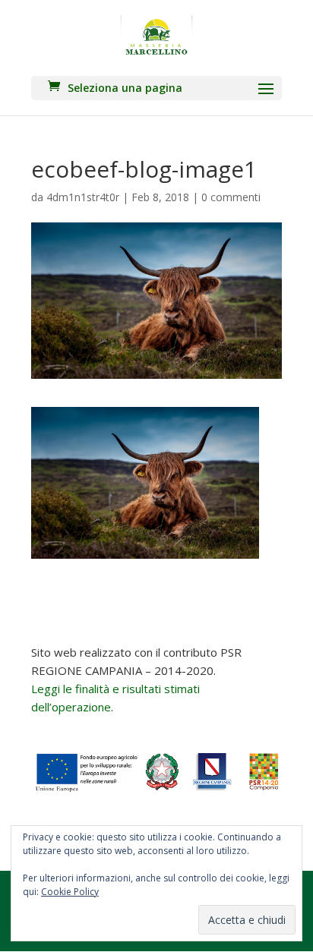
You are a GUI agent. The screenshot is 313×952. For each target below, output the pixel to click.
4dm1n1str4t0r (82, 197)
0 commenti (231, 197)
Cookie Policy (70, 891)
